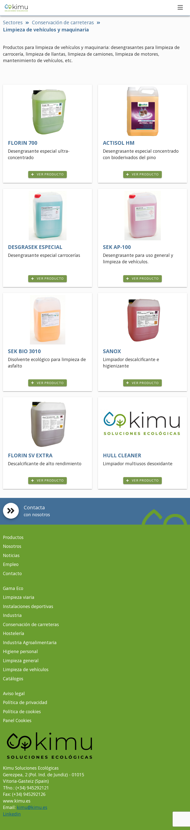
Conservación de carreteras (63, 22)
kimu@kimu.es (32, 807)
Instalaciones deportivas (28, 606)
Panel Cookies (17, 720)
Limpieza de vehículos (25, 669)
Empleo (11, 564)
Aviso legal (14, 693)
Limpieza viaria (18, 597)
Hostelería (13, 633)
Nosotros (12, 546)
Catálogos (13, 679)
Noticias (11, 555)
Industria (12, 615)
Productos (13, 537)
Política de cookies (22, 711)
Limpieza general (21, 660)
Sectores (13, 22)
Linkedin (12, 814)
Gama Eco (13, 588)
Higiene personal (20, 651)
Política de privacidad (25, 702)
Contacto (12, 573)
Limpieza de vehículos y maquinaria (46, 29)
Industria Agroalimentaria (30, 642)
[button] (180, 7)
